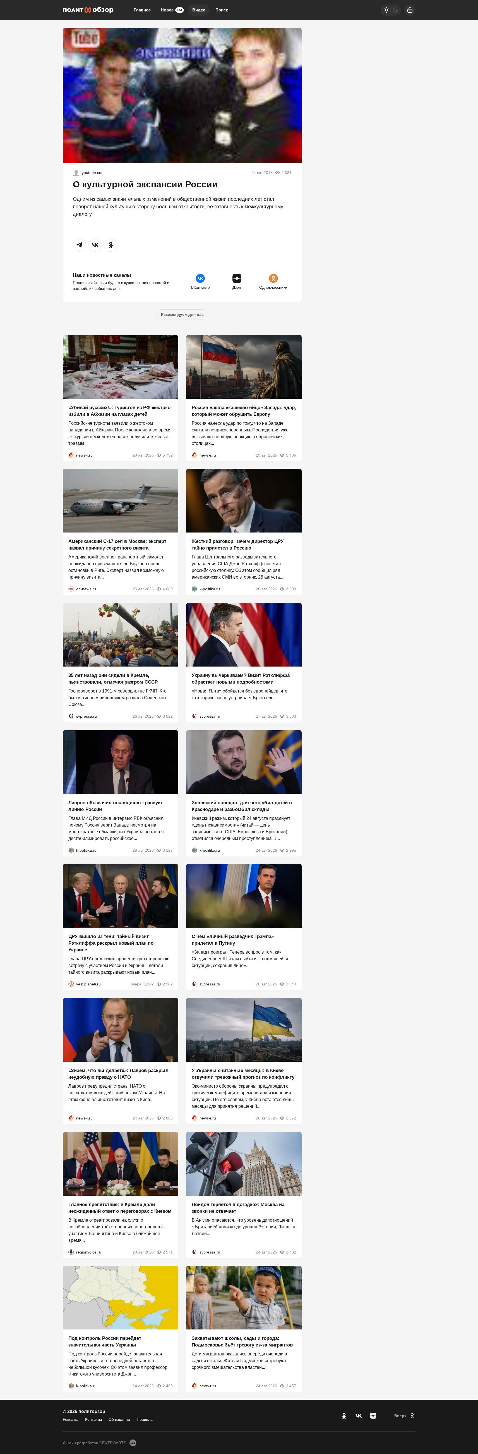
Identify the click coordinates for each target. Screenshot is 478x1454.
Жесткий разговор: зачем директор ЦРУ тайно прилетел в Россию (238, 545)
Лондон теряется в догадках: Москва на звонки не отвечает (238, 1208)
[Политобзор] (88, 10)
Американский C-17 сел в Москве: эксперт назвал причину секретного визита (117, 545)
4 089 (168, 589)
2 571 (168, 1252)
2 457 (291, 1386)
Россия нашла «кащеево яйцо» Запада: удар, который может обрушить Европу (244, 411)
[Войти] (409, 10)
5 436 (291, 455)
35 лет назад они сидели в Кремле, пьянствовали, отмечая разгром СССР (113, 679)
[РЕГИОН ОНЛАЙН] (71, 455)
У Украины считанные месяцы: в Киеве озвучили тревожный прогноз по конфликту (243, 1074)
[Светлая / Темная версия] (391, 10)
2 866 (168, 1118)
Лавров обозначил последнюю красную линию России (115, 806)
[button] (79, 245)
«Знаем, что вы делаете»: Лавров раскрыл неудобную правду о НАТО (118, 1074)
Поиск (221, 10)
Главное (142, 10)
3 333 (291, 716)
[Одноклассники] (344, 1415)
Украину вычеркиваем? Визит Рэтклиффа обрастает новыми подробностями (241, 679)
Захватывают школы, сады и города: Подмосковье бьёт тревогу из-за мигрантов (242, 1342)
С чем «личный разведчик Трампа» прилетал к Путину (233, 940)
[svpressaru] (71, 716)
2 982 (168, 984)
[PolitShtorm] (76, 172)
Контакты (93, 1419)
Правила (145, 1419)
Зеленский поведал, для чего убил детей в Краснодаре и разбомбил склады (242, 806)
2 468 (168, 1386)
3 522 (168, 716)
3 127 (168, 850)
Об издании (119, 1419)
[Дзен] (373, 1415)
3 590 (291, 589)
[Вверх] (404, 1415)
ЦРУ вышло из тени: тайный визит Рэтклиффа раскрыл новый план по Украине (110, 943)
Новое (171, 10)
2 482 (291, 1252)
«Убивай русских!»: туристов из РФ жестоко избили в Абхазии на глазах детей (119, 411)
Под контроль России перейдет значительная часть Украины (104, 1342)
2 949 (291, 984)
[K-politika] (194, 589)
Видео (198, 10)
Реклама (70, 1419)
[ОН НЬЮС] (71, 589)
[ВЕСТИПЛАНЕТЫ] (71, 984)
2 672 (291, 1118)
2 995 (291, 850)
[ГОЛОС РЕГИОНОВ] (71, 1252)
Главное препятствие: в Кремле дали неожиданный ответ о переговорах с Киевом (120, 1208)
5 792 (168, 455)
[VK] (358, 1415)
